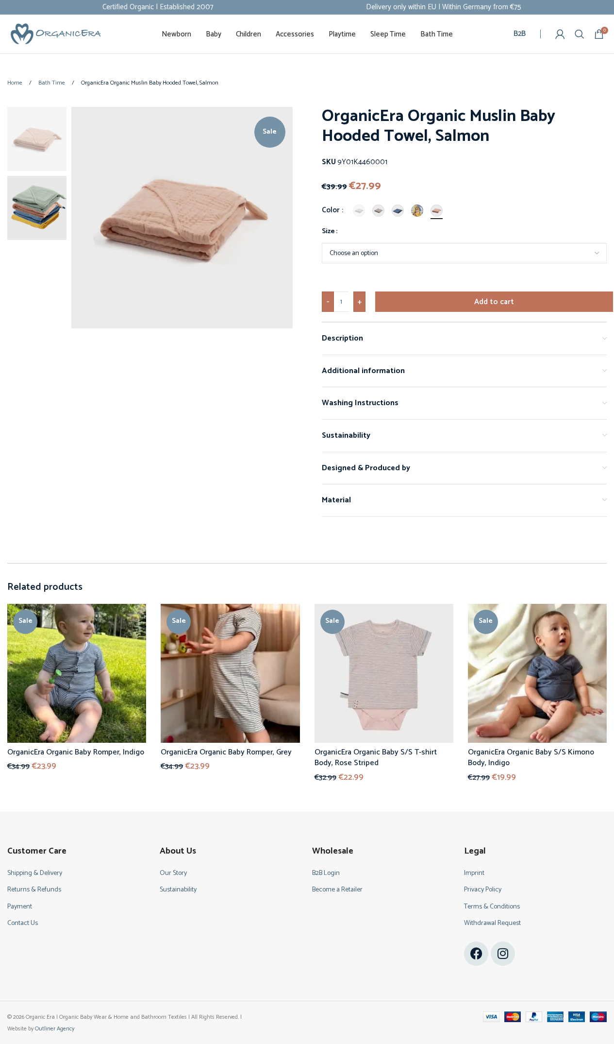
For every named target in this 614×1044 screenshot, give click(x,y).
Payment (19, 906)
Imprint (474, 873)
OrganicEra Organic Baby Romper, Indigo (75, 752)
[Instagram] (503, 953)
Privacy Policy (482, 889)
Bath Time (52, 82)
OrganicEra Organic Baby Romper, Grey (226, 752)
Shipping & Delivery (34, 873)
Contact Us (22, 923)
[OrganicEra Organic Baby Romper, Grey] (230, 673)
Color (331, 210)
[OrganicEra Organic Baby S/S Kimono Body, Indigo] (537, 673)
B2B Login (326, 873)
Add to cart (494, 301)
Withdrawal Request (492, 923)
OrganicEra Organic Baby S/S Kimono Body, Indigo (531, 758)
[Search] (579, 34)
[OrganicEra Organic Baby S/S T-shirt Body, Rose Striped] (384, 673)
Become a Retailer (337, 889)
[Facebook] (476, 953)
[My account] (560, 34)
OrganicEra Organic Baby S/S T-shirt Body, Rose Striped (376, 758)
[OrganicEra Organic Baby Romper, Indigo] (76, 673)
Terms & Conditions (492, 906)
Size (328, 231)
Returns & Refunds (34, 889)
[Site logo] (55, 34)
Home (15, 82)
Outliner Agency (54, 1028)
